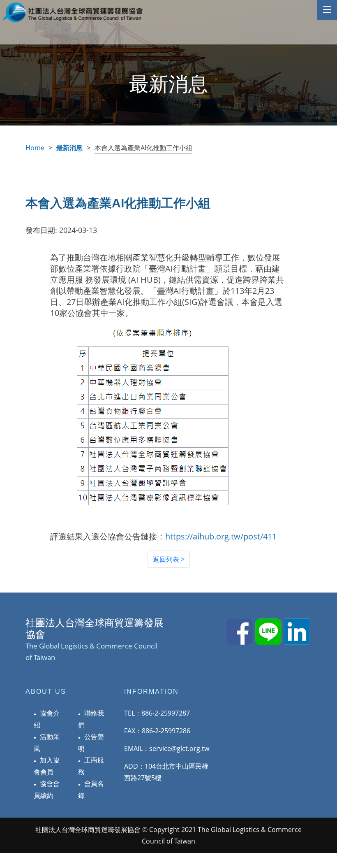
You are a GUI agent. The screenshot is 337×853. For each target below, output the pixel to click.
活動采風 (47, 742)
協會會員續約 (47, 789)
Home (34, 147)
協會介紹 (47, 719)
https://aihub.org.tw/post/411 (221, 536)
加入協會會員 (47, 765)
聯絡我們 (91, 719)
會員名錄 (91, 789)
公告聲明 (91, 742)
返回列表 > (169, 559)
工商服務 (91, 765)
